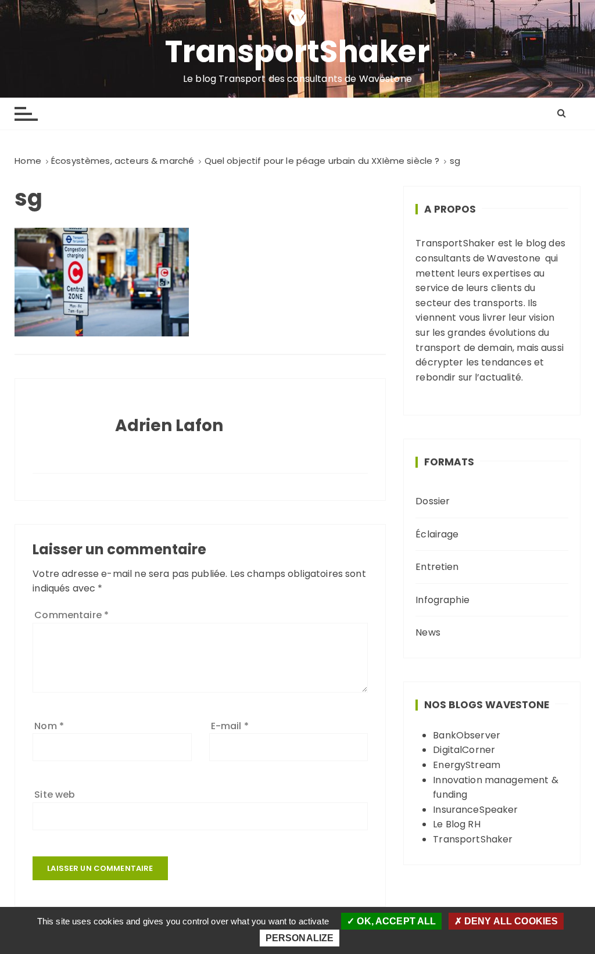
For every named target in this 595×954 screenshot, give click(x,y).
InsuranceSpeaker (475, 809)
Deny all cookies (510, 921)
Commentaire (71, 615)
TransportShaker (298, 51)
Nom (49, 726)
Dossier (432, 501)
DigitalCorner (464, 749)
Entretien (436, 566)
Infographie (442, 600)
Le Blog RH (457, 824)
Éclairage (436, 534)
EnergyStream (466, 765)
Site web (54, 794)
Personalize (300, 938)
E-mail (230, 726)
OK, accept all (395, 921)
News (427, 632)
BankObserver (466, 735)
